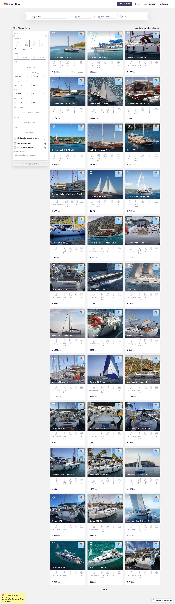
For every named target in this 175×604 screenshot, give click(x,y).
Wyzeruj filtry (32, 163)
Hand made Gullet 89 (99, 103)
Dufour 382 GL (96, 521)
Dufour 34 (94, 335)
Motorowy (17, 49)
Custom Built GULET (99, 57)
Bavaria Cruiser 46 (60, 289)
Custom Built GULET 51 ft (138, 103)
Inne (43, 49)
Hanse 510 (131, 289)
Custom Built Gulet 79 (61, 57)
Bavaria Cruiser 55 (60, 243)
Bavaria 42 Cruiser (98, 382)
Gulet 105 (131, 150)
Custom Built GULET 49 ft (138, 196)
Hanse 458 (131, 567)
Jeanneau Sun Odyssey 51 (138, 521)
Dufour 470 (57, 521)
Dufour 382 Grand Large (137, 243)
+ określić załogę (30, 122)
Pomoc (138, 4)
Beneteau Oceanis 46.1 (62, 335)
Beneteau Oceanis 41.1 (136, 335)
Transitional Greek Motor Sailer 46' (105, 243)
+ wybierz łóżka (30, 67)
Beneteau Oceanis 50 (136, 57)
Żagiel (25, 49)
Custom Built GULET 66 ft (63, 103)
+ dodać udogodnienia (30, 112)
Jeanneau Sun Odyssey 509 (64, 474)
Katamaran (34, 49)
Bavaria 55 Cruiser (60, 382)
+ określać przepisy (30, 133)
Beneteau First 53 (97, 289)
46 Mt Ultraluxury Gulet (100, 150)
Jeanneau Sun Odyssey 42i (138, 428)
